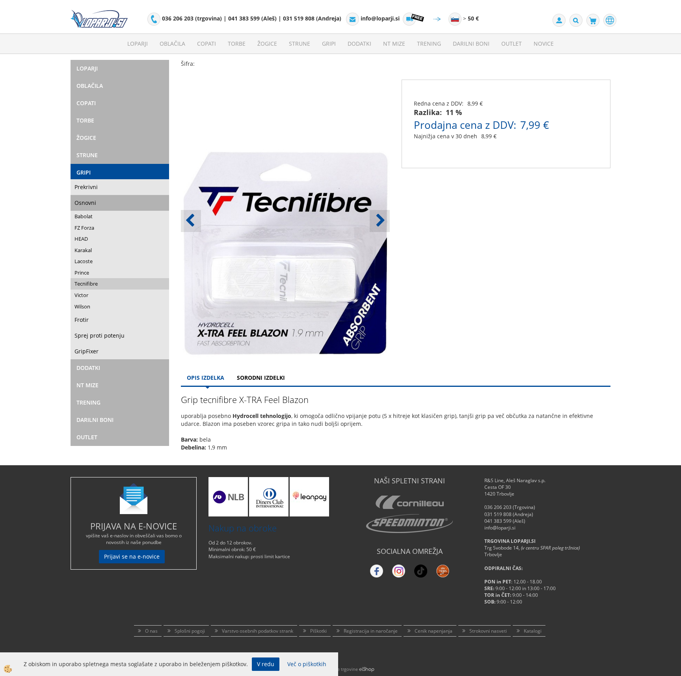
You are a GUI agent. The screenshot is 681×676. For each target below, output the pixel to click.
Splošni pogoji (190, 631)
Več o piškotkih (306, 664)
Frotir (81, 319)
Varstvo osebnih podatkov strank (257, 631)
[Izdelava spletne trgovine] (366, 669)
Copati (206, 43)
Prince (81, 272)
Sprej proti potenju (99, 335)
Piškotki (318, 631)
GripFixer (86, 351)
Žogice (267, 43)
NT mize (394, 43)
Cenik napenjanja (433, 631)
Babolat (83, 216)
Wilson (82, 306)
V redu (265, 664)
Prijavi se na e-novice (132, 556)
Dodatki (359, 43)
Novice (544, 43)
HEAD (81, 238)
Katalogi (532, 631)
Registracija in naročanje (371, 631)
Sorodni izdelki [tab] (261, 377)
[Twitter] (398, 571)
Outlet (511, 43)
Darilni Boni (471, 43)
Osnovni (85, 202)
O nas (151, 631)
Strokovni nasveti (488, 631)
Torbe (237, 43)
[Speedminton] (409, 523)
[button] (380, 221)
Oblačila (172, 43)
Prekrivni (86, 187)
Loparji (137, 43)
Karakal (83, 250)
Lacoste (83, 261)
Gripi (329, 43)
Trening (429, 43)
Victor (81, 295)
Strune (299, 43)
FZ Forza (84, 227)
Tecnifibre (86, 283)
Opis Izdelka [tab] (205, 377)
